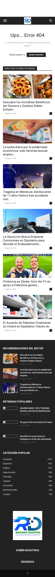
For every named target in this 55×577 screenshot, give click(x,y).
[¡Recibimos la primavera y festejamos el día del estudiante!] (10, 440)
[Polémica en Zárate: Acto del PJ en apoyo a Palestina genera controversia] (27, 266)
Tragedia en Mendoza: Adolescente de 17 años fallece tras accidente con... (27, 195)
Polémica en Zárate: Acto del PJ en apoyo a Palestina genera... (26, 283)
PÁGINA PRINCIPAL (36, 55)
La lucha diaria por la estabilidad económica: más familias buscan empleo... (25, 150)
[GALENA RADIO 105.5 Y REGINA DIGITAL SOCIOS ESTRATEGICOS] (10, 412)
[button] (5, 21)
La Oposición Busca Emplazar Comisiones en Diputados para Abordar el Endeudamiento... (23, 240)
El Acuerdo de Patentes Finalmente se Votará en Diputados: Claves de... (27, 324)
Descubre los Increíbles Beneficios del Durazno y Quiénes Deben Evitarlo (26, 105)
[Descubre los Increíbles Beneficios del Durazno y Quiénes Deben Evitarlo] (27, 86)
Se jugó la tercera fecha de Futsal (36, 422)
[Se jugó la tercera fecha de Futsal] (10, 426)
